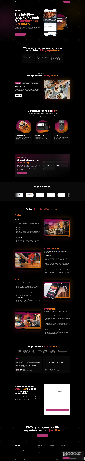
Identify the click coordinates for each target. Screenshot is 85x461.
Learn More (18, 95)
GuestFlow (39, 447)
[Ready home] (17, 2)
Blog (61, 450)
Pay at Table (40, 450)
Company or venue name (49, 395)
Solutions (45, 1)
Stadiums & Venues (38, 1)
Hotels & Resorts (35, 83)
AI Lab (25, 1)
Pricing (51, 1)
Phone (60, 391)
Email (46, 391)
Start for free (31, 34)
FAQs (62, 454)
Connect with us (20, 34)
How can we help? (48, 400)
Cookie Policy (65, 455)
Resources (56, 1)
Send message (57, 410)
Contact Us (57, 459)
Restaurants (30, 1)
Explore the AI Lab (22, 172)
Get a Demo (67, 1)
